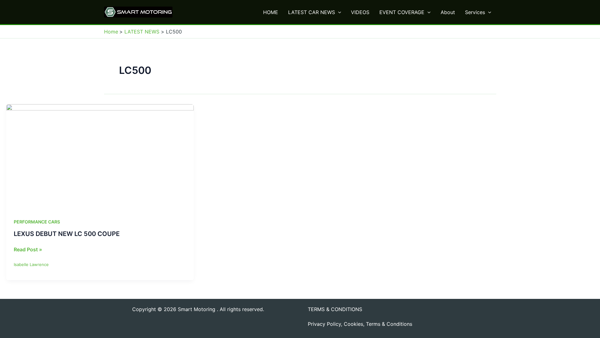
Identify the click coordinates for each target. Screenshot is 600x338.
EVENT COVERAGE (401, 12)
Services (475, 12)
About (448, 12)
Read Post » (28, 249)
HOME (270, 12)
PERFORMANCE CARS (37, 221)
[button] (338, 12)
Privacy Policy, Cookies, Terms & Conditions (360, 324)
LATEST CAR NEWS (311, 12)
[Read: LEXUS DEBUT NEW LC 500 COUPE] (100, 156)
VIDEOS (360, 12)
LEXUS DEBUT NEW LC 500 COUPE (67, 234)
